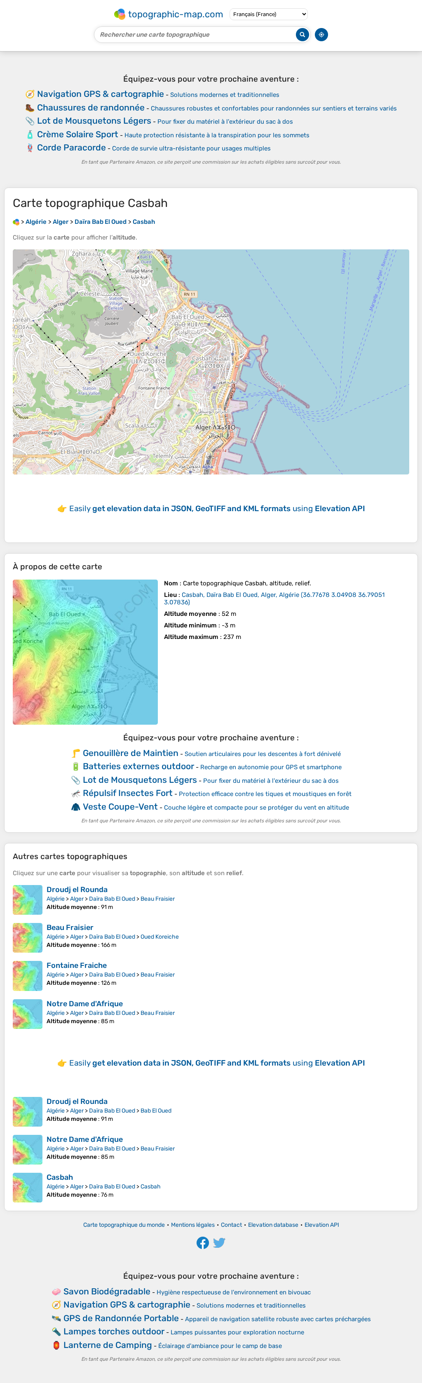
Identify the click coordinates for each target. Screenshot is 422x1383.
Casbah (60, 1177)
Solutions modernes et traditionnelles (224, 95)
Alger (77, 898)
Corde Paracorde (71, 147)
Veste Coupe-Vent (120, 806)
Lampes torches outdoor (113, 1331)
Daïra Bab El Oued (112, 898)
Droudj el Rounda (77, 889)
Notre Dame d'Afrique (85, 1003)
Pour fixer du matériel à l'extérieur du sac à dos (225, 121)
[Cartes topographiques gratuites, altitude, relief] (16, 221)
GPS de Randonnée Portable (121, 1318)
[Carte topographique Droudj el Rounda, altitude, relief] (27, 900)
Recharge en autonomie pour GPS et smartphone (271, 767)
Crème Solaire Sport (77, 134)
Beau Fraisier (158, 898)
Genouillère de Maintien (130, 753)
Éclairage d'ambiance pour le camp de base (220, 1346)
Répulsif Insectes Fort (128, 793)
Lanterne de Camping (107, 1345)
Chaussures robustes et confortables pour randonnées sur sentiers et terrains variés (274, 108)
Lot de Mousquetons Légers (94, 120)
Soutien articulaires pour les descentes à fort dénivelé (263, 754)
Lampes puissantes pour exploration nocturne (237, 1332)
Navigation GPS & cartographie (100, 94)
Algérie (56, 898)
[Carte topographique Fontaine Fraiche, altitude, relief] (27, 976)
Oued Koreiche (160, 936)
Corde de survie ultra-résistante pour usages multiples (191, 148)
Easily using (217, 508)
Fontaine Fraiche (77, 965)
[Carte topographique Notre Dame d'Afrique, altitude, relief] (27, 1014)
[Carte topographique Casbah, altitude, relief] (85, 652)
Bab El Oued (156, 1110)
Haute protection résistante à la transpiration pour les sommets (216, 135)
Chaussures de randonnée (91, 107)
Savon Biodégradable (106, 1291)
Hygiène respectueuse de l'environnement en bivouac (234, 1292)
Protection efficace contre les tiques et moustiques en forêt (265, 794)
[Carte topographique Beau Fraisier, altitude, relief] (27, 938)
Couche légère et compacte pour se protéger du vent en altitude (256, 807)
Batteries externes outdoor (138, 766)
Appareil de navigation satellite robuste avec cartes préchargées (278, 1319)
